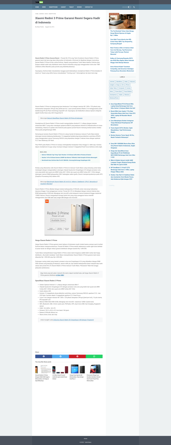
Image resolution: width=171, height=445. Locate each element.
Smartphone (53, 7)
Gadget (63, 7)
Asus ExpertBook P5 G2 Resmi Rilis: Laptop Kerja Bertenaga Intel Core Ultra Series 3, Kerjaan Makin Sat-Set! (123, 106)
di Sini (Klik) (60, 275)
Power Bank (118, 91)
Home (37, 7)
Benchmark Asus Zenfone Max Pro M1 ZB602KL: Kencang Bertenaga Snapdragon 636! (66, 160)
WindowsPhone (114, 98)
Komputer (122, 88)
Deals (126, 81)
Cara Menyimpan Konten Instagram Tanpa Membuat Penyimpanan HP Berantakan (122, 123)
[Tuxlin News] (40, 2)
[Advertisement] (69, 42)
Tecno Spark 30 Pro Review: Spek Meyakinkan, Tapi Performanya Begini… (122, 130)
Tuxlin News (88, 442)
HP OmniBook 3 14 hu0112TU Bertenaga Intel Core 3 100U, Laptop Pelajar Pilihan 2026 (122, 170)
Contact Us (89, 7)
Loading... (112, 185)
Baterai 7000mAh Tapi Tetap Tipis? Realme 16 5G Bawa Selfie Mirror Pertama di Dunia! (66, 155)
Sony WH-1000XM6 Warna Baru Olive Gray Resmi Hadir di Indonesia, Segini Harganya (123, 146)
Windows (126, 94)
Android (112, 81)
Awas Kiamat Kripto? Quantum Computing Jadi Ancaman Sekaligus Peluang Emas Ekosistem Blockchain (122, 69)
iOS (123, 85)
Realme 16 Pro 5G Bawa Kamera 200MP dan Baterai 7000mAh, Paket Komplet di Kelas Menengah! (69, 157)
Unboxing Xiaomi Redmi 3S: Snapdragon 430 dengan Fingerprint (73, 320)
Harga (118, 85)
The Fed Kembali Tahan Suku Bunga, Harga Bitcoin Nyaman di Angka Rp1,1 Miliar (122, 33)
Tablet (71, 7)
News (44, 7)
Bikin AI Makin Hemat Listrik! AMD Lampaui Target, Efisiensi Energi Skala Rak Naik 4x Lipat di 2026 (123, 162)
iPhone (128, 85)
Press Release (128, 91)
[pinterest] (77, 356)
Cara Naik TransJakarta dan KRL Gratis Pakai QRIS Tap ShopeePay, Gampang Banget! (121, 42)
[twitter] (60, 356)
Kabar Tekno (113, 88)
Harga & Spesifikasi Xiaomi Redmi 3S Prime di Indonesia (64, 118)
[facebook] (43, 356)
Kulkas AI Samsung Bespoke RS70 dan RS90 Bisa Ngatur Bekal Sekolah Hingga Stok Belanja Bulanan (122, 60)
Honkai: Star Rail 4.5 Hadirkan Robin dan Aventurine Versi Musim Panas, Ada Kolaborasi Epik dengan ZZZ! (122, 177)
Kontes (129, 88)
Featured (132, 81)
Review (79, 7)
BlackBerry (119, 81)
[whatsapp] (94, 356)
